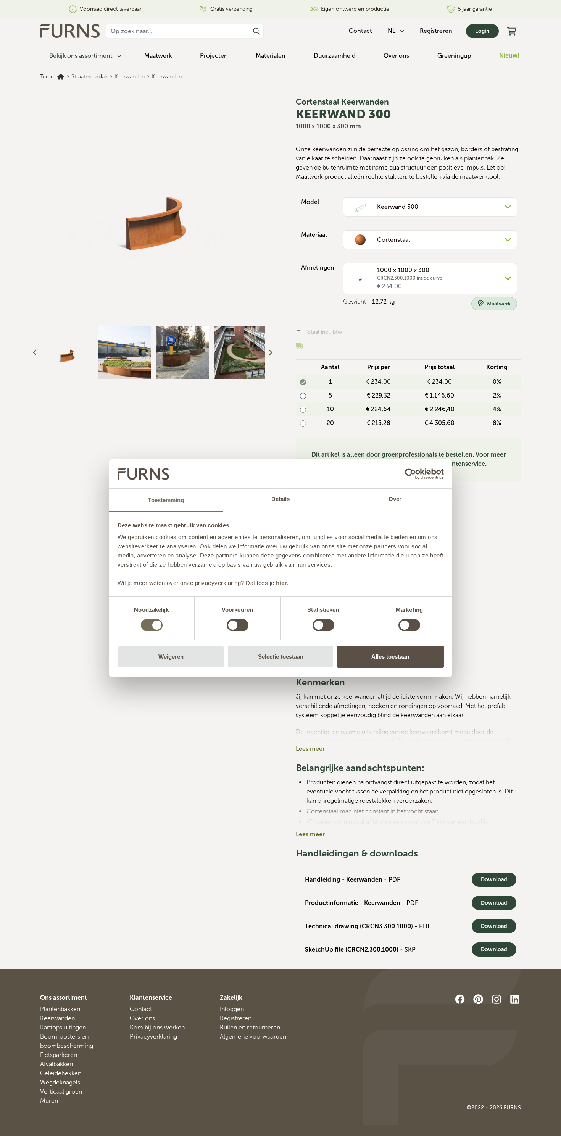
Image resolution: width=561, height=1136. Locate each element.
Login (482, 31)
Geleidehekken (60, 1073)
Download (494, 879)
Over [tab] (395, 499)
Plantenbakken (60, 1009)
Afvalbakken (56, 1064)
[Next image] (270, 352)
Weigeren (171, 656)
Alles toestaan (390, 656)
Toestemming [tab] (166, 500)
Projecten (214, 55)
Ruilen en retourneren (250, 1027)
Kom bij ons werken (157, 1027)
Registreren (436, 30)
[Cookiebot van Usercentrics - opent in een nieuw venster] (410, 474)
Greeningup (454, 55)
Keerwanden (129, 76)
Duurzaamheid (335, 55)
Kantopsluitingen (63, 1027)
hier (281, 583)
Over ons (396, 55)
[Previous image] (34, 352)
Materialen (270, 55)
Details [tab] (280, 499)
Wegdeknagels (60, 1082)
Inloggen (232, 1009)
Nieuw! (509, 55)
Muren (49, 1100)
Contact (141, 1009)
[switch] (237, 625)
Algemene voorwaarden (253, 1036)
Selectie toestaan (280, 656)
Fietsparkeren (58, 1054)
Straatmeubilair (89, 76)
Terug (47, 76)
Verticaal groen (61, 1091)
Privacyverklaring (153, 1036)
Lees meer (310, 748)
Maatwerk (158, 55)
